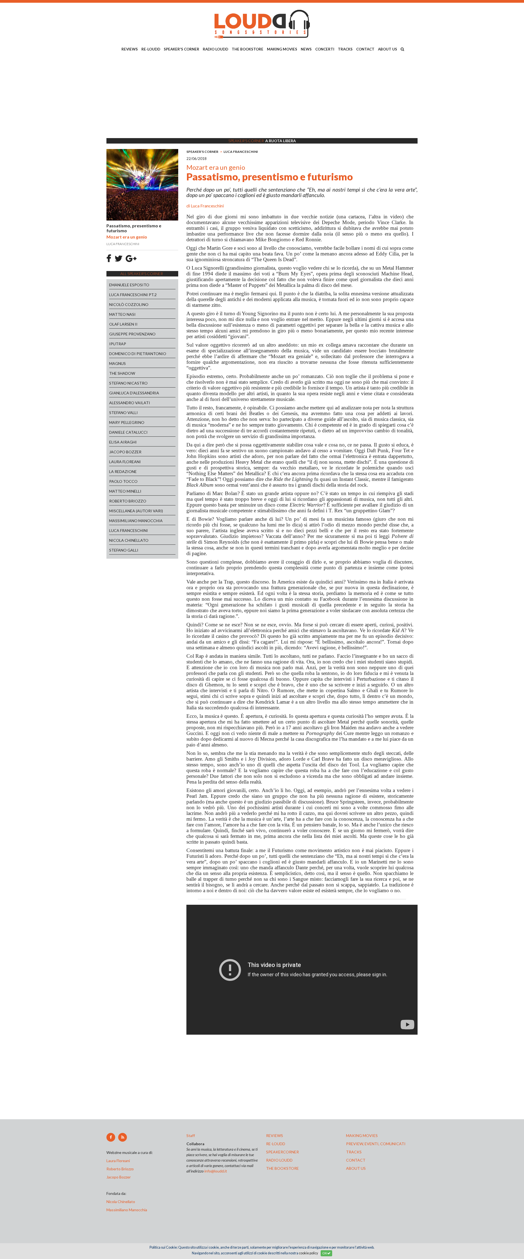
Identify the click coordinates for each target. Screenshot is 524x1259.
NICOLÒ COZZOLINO (128, 304)
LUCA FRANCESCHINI (128, 530)
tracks (354, 1152)
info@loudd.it (215, 1171)
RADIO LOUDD (215, 49)
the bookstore (282, 1168)
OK (324, 1253)
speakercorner (282, 1152)
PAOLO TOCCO (123, 481)
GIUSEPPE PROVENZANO (132, 334)
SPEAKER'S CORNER (181, 49)
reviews (274, 1135)
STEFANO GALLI (123, 550)
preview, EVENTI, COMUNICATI (376, 1143)
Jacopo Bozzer (118, 1177)
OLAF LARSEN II (123, 324)
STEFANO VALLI (123, 412)
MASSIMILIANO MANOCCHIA (136, 520)
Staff (190, 1135)
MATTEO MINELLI (125, 491)
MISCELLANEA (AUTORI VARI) (136, 510)
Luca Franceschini (207, 205)
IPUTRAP (117, 343)
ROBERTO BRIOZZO (127, 501)
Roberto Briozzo (120, 1168)
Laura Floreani (119, 1160)
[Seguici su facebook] (110, 1137)
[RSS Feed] (122, 1137)
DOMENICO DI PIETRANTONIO (137, 353)
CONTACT (365, 49)
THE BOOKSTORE (247, 49)
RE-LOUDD (150, 49)
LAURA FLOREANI (125, 461)
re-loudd (275, 1143)
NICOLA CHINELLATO (128, 540)
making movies (362, 1135)
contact (355, 1160)
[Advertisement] (262, 96)
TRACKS (345, 49)
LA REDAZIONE (123, 471)
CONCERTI (324, 49)
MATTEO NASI (122, 314)
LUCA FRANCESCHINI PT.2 (133, 294)
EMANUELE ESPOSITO (129, 284)
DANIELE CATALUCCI (128, 432)
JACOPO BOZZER (125, 452)
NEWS (306, 49)
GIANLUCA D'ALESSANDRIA (134, 393)
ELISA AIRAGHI (123, 442)
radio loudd (279, 1160)
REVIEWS (129, 49)
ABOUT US (387, 49)
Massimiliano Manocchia (126, 1209)
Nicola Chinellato (120, 1201)
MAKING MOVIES (282, 49)
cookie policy (308, 1253)
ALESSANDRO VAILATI (129, 402)
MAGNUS (117, 363)
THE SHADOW (122, 373)
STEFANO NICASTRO (128, 383)
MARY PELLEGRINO (126, 422)
